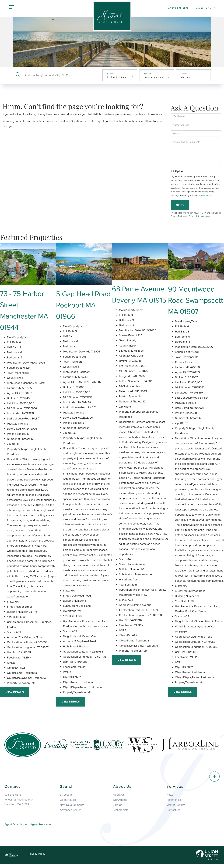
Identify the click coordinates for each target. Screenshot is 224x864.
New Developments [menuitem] (72, 805)
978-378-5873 (180, 8)
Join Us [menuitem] (117, 805)
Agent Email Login (15, 824)
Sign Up (210, 8)
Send (180, 205)
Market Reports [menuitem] (175, 805)
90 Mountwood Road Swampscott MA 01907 (195, 300)
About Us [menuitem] (118, 794)
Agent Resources (40, 824)
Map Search (187, 77)
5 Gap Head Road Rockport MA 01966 (83, 305)
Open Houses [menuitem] (68, 800)
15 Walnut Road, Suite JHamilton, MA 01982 (18, 802)
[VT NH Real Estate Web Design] (207, 854)
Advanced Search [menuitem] (70, 810)
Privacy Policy (205, 195)
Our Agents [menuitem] (120, 800)
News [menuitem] (169, 794)
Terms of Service (197, 216)
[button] (18, 75)
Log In (199, 8)
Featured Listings (116, 77)
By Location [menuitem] (67, 794)
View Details (15, 692)
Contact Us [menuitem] (173, 810)
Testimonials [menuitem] (120, 810)
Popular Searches (153, 77)
